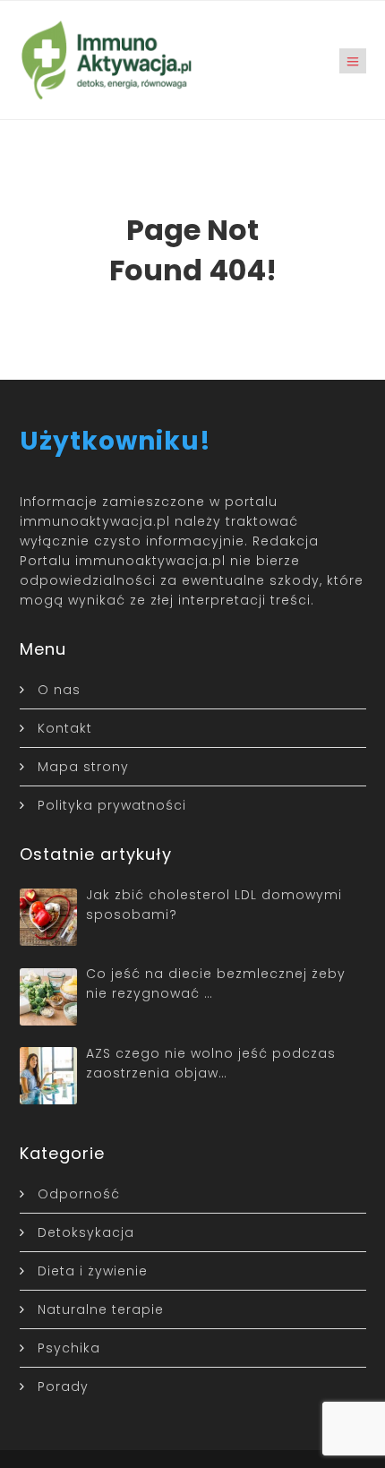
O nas (59, 690)
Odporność (79, 1194)
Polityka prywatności (112, 805)
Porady (63, 1386)
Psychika (69, 1348)
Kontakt (65, 728)
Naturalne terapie (101, 1309)
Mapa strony (83, 767)
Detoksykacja (86, 1232)
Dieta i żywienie (93, 1271)
